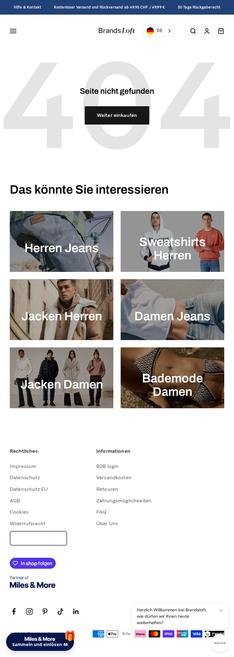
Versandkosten (114, 477)
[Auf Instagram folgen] (29, 611)
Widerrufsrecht (27, 523)
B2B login (107, 466)
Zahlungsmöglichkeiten (123, 500)
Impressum (23, 466)
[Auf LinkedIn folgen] (76, 611)
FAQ (101, 512)
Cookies (19, 512)
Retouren (107, 489)
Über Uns (107, 523)
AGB (15, 500)
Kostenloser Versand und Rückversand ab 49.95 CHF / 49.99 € (109, 7)
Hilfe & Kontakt (27, 7)
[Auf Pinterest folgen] (45, 611)
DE (159, 30)
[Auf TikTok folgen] (60, 611)
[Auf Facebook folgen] (14, 611)
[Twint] (214, 634)
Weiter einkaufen (117, 115)
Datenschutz (25, 477)
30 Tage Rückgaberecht (199, 7)
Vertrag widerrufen (38, 538)
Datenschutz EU (29, 489)
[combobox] (159, 31)
